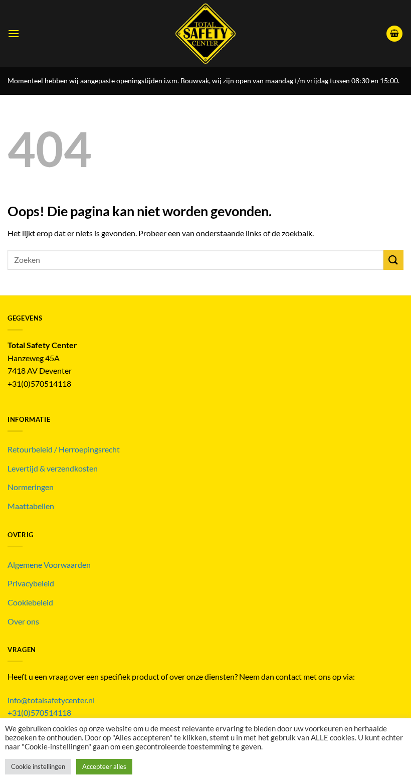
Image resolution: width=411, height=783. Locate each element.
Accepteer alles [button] (104, 766)
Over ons (23, 621)
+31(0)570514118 (39, 712)
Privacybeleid (31, 583)
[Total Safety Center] (206, 33)
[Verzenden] (393, 259)
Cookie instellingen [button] (38, 766)
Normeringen (31, 487)
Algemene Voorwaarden (49, 564)
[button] (14, 33)
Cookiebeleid (30, 602)
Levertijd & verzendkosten (53, 468)
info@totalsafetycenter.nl (52, 700)
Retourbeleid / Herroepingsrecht (64, 449)
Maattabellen (31, 506)
